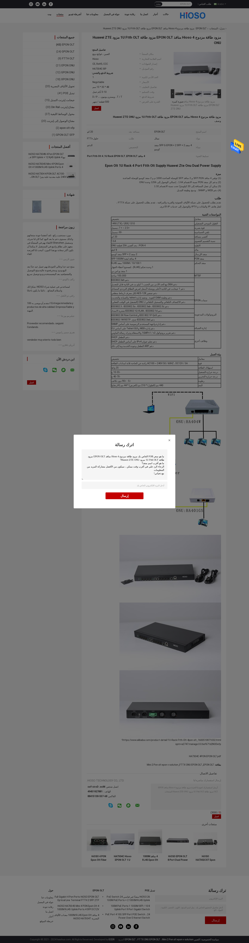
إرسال (125, 496)
